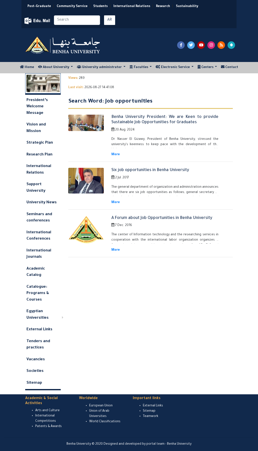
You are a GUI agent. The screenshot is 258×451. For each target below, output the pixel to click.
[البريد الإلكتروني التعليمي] (37, 20)
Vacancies (35, 360)
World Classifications (104, 422)
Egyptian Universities (37, 314)
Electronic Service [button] (175, 67)
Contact (231, 67)
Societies (35, 371)
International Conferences (38, 236)
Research (163, 6)
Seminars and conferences (39, 217)
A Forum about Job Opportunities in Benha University (161, 218)
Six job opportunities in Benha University (150, 170)
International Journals (38, 254)
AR (109, 20)
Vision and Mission (36, 128)
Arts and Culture (47, 410)
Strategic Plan (39, 143)
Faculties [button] (141, 67)
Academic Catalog (35, 272)
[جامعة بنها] (63, 45)
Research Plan (39, 155)
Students (100, 6)
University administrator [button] (101, 67)
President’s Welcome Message (37, 106)
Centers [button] (207, 67)
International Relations (131, 6)
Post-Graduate (39, 6)
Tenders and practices (38, 344)
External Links (39, 330)
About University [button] (56, 67)
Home (30, 67)
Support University (35, 187)
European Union (101, 406)
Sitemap (34, 383)
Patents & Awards (48, 426)
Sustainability (187, 6)
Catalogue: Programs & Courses (37, 293)
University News (41, 203)
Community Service (72, 6)
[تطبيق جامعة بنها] (231, 45)
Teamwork (150, 416)
